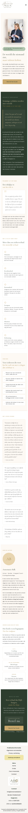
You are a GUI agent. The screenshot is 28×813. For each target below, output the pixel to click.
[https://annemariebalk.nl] (7, 5)
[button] (25, 5)
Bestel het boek (12, 82)
